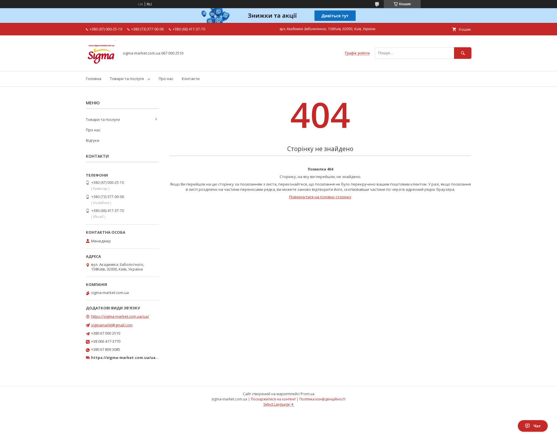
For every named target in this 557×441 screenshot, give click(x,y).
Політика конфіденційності (322, 399)
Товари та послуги (127, 78)
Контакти (191, 78)
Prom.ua (307, 393)
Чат (537, 426)
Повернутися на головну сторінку (320, 196)
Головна (93, 78)
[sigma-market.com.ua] (101, 63)
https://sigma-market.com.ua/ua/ (120, 316)
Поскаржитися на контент (273, 399)
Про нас (166, 78)
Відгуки (92, 140)
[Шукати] (462, 53)
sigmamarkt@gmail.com (112, 325)
